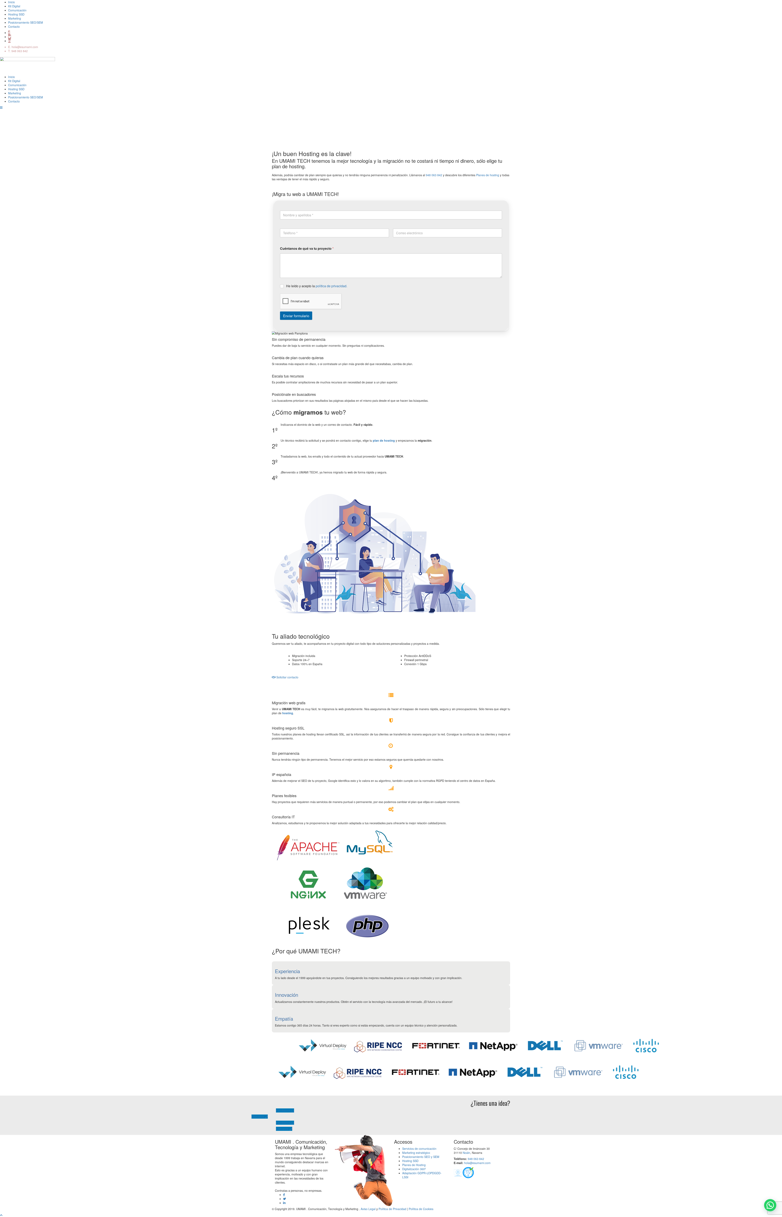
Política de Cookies (421, 1209)
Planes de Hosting (414, 1165)
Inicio (11, 2)
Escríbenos (283, 1110)
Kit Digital (14, 6)
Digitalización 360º (414, 1169)
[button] (770, 1205)
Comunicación (17, 10)
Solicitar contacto (287, 677)
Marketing (14, 18)
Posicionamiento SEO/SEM (25, 22)
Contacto (14, 26)
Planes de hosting (487, 175)
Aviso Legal (368, 1209)
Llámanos (258, 1117)
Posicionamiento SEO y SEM (420, 1157)
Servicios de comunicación (419, 1149)
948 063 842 (19, 51)
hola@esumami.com (25, 47)
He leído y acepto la (316, 286)
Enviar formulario (296, 315)
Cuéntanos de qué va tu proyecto (307, 248)
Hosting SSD (16, 14)
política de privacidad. (331, 286)
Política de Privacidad (392, 1209)
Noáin (466, 1153)
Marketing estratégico (416, 1153)
